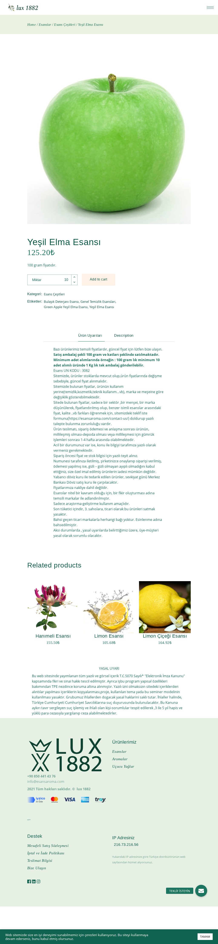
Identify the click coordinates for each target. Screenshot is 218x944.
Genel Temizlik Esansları (97, 301)
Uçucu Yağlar (123, 766)
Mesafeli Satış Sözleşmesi (48, 845)
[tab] (93, 335)
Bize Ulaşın (36, 868)
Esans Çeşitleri (54, 294)
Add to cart (98, 279)
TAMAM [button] (205, 936)
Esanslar (119, 751)
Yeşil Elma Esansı (101, 307)
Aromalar (120, 759)
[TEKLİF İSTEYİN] (201, 891)
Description (123, 335)
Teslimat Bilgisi (39, 860)
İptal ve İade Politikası (46, 853)
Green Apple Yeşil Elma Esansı (66, 307)
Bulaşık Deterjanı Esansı (61, 301)
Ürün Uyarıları (90, 335)
